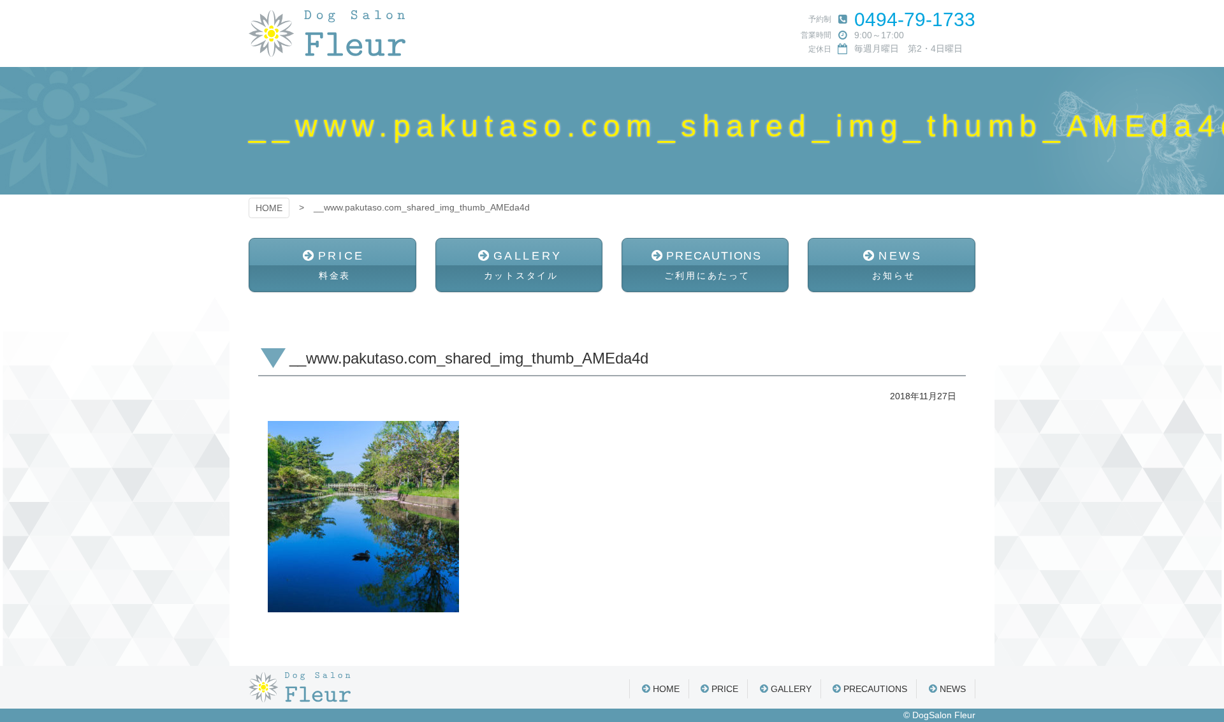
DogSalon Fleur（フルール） (327, 33)
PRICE (341, 265)
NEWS (897, 265)
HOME (269, 208)
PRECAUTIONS (712, 265)
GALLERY (523, 265)
